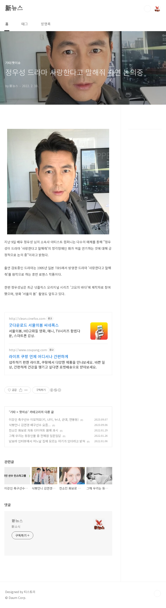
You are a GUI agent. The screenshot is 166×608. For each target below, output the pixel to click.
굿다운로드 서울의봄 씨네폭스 (34, 325)
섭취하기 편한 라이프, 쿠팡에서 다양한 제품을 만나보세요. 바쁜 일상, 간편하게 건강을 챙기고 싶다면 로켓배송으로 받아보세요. (57, 364)
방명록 (46, 23)
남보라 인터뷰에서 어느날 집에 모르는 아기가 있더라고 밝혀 (47, 441)
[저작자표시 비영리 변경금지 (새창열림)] (55, 390)
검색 (147, 8)
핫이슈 (23, 412)
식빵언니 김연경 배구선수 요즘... (30, 425)
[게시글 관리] (26, 390)
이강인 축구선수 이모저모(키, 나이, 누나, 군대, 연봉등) (44, 419)
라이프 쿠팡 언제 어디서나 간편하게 (38, 356)
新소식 (16, 526)
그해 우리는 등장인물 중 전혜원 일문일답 (35, 436)
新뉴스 (14, 8)
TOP (157, 593)
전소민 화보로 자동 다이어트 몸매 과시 (33, 430)
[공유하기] (20, 390)
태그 (24, 23)
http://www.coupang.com (28, 350)
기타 (13, 412)
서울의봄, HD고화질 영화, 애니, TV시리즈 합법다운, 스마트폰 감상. (44, 333)
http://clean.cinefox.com (27, 318)
